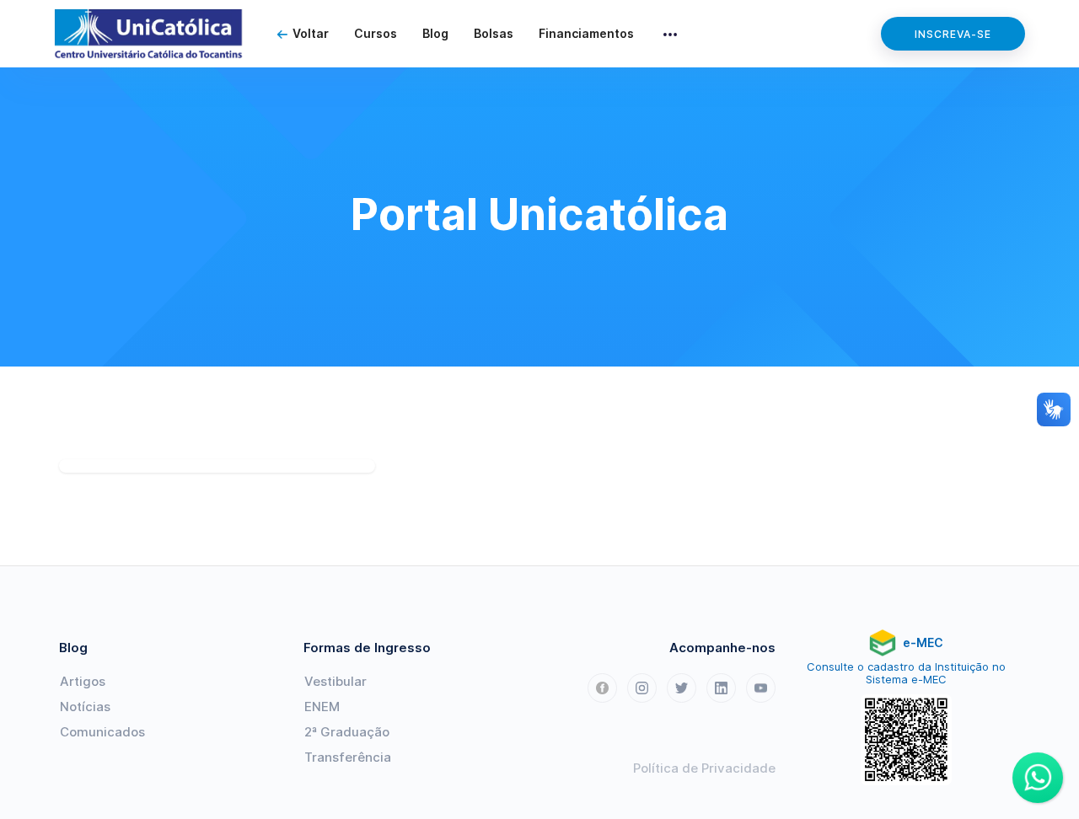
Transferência (347, 757)
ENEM (322, 707)
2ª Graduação (346, 732)
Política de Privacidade (704, 768)
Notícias (85, 707)
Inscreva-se (953, 34)
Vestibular (335, 681)
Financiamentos (586, 33)
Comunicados (102, 732)
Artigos (82, 681)
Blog (435, 33)
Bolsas (493, 33)
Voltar (311, 33)
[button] (670, 33)
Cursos (375, 33)
